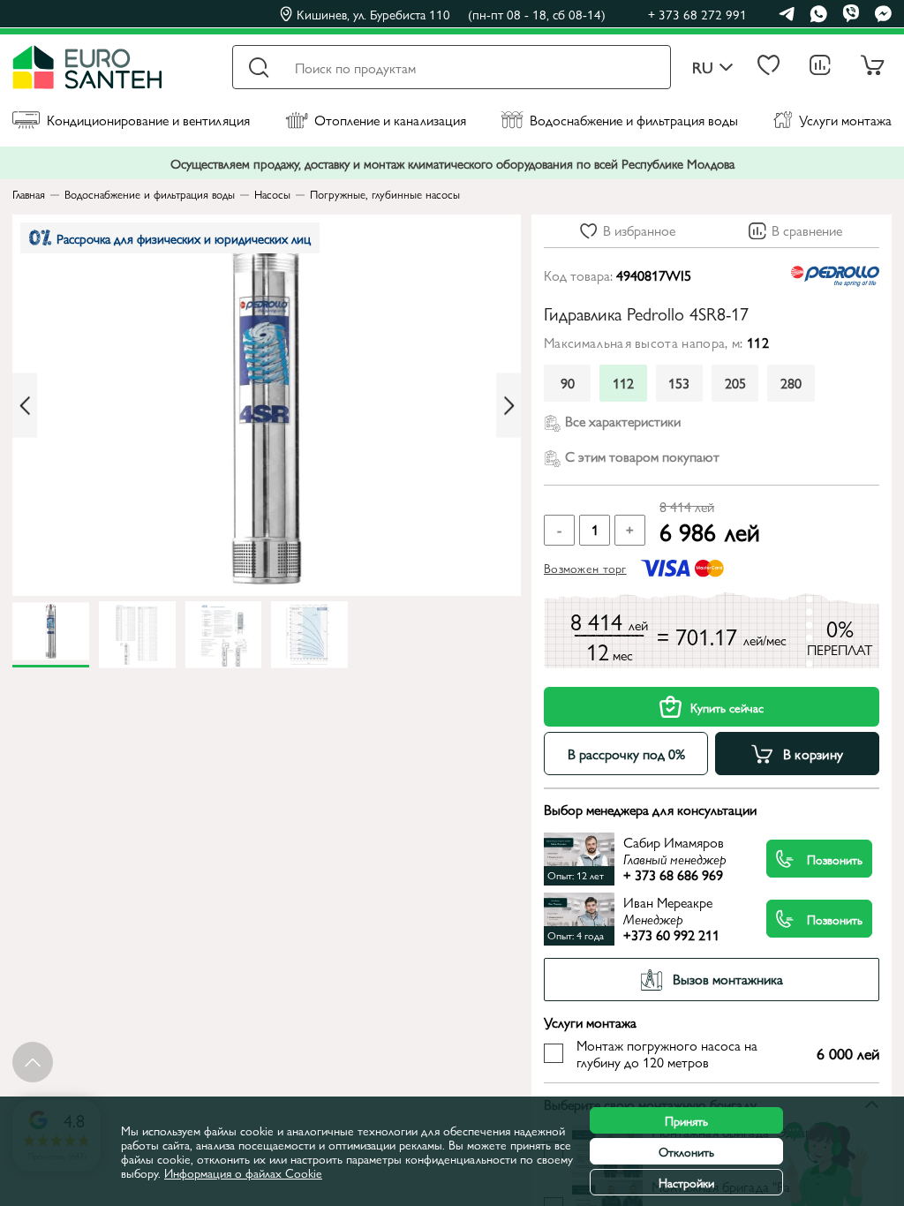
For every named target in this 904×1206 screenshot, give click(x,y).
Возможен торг (585, 568)
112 (623, 383)
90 (568, 383)
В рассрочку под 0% (626, 753)
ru (702, 67)
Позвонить (835, 859)
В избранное (639, 230)
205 (735, 383)
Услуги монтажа (845, 119)
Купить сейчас (727, 707)
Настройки (686, 1182)
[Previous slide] (24, 405)
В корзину (813, 753)
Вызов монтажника (728, 979)
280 (791, 383)
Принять (686, 1120)
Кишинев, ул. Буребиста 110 (451, 14)
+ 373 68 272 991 (697, 13)
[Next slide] (508, 405)
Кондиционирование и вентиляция (148, 119)
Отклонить (686, 1151)
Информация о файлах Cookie (243, 1172)
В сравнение (807, 230)
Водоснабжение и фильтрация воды (634, 119)
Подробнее (655, 858)
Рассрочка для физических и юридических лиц (183, 238)
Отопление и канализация (390, 119)
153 (678, 383)
